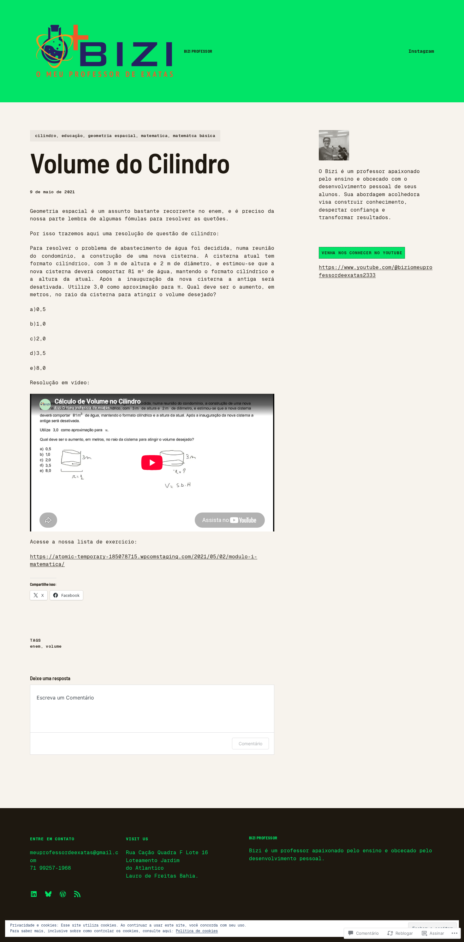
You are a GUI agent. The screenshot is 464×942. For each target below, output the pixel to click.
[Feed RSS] (77, 894)
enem (35, 646)
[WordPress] (63, 894)
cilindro (45, 135)
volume (54, 646)
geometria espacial (112, 135)
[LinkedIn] (34, 894)
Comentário (250, 743)
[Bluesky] (48, 894)
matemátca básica (194, 135)
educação (72, 135)
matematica (154, 135)
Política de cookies (197, 930)
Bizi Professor (198, 51)
